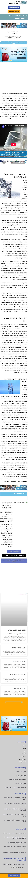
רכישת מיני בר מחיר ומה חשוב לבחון (17, 842)
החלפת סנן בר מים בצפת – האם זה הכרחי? (15, 787)
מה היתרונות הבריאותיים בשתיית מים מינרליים (14, 833)
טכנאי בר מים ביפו (19, 688)
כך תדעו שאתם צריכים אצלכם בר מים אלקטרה (14, 852)
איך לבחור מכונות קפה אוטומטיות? (17, 779)
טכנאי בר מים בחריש (18, 647)
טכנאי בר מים (21, 15)
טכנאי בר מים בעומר (18, 661)
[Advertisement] (14, 77)
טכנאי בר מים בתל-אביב (17, 674)
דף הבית (26, 15)
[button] (4, 3)
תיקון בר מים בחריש (21, 771)
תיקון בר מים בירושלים (20, 783)
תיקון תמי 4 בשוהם (21, 775)
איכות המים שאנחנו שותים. (16, 630)
